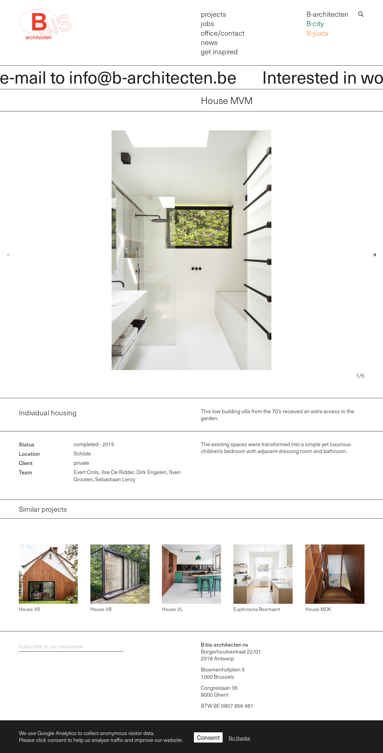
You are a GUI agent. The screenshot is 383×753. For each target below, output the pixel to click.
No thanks (239, 738)
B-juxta (317, 33)
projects (213, 14)
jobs (207, 23)
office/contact (222, 33)
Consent (208, 737)
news (209, 42)
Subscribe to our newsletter (51, 646)
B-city (315, 23)
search (360, 13)
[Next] (370, 254)
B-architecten (327, 14)
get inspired (219, 51)
